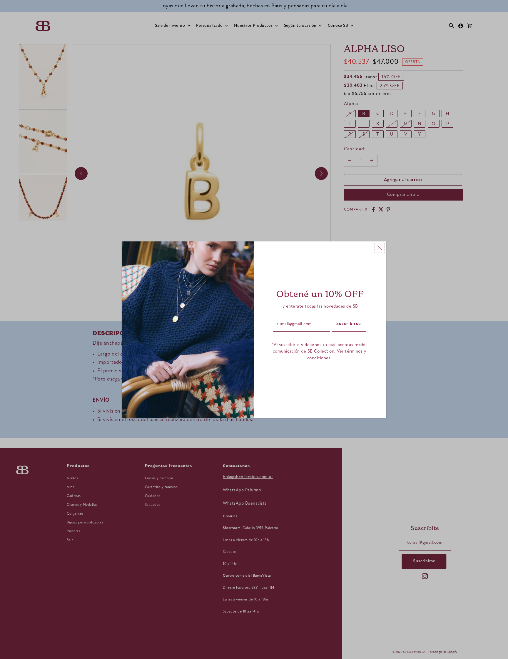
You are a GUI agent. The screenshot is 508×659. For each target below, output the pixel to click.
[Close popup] (380, 248)
